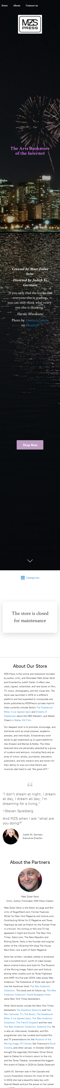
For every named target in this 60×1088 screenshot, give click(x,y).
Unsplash (32, 325)
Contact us (32, 5)
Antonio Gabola (36, 320)
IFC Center (25, 1043)
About (16, 5)
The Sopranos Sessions (29, 1010)
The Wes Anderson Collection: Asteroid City (27, 1026)
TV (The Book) (27, 1014)
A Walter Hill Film (21, 720)
